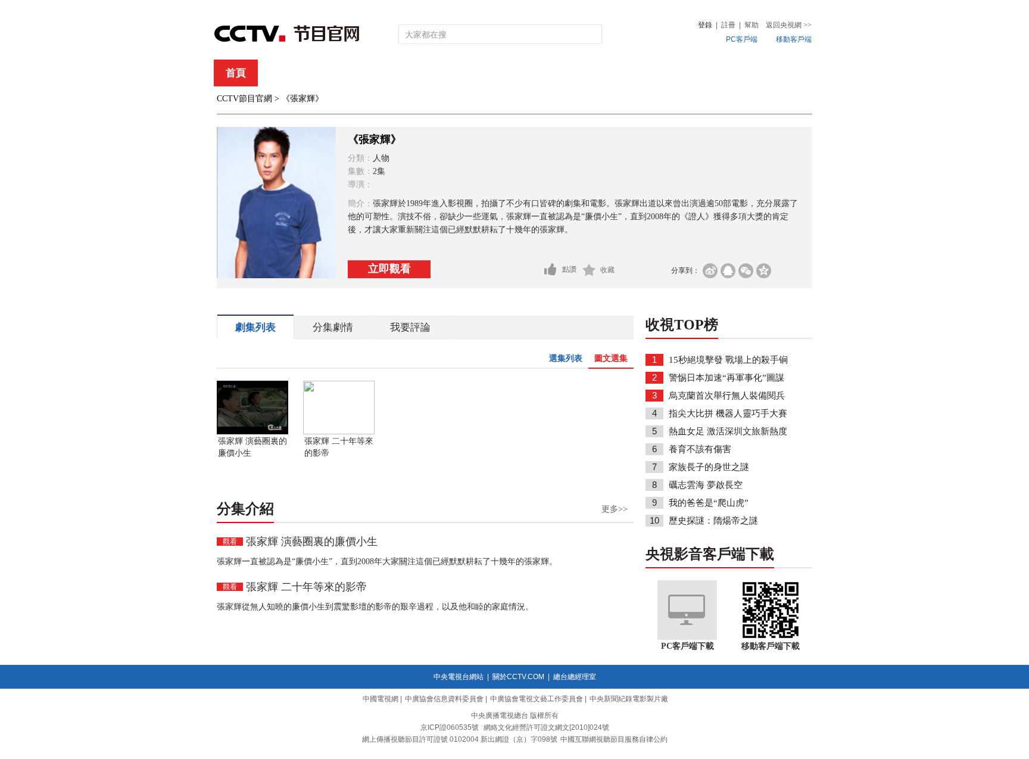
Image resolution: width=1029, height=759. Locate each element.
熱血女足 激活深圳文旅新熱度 (728, 431)
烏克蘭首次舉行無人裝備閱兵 (727, 395)
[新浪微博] (710, 270)
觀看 (230, 541)
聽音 (646, 73)
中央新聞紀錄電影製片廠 (629, 699)
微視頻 (747, 73)
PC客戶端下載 (687, 646)
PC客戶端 (741, 39)
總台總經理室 (574, 677)
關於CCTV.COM (518, 677)
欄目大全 (475, 73)
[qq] (728, 270)
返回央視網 (789, 25)
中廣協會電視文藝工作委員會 (536, 699)
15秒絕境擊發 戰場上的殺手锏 (728, 360)
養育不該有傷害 (700, 449)
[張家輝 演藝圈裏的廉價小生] (252, 432)
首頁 (236, 73)
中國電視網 (380, 699)
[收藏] (589, 269)
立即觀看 (389, 269)
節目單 (337, 73)
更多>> (614, 509)
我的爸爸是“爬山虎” (709, 503)
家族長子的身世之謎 (709, 467)
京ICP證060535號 (449, 727)
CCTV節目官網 (244, 98)
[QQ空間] (763, 270)
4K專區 (591, 73)
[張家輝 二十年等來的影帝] (339, 432)
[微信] (745, 270)
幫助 (751, 25)
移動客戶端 (794, 39)
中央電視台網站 (459, 677)
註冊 (728, 25)
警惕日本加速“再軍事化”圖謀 (726, 377)
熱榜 (694, 73)
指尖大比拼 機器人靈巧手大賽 (728, 413)
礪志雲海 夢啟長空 (706, 485)
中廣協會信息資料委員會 (444, 699)
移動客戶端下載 (770, 646)
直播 (284, 73)
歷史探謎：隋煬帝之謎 (713, 520)
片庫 (541, 73)
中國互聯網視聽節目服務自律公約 (614, 739)
